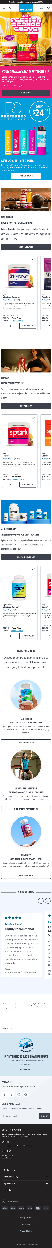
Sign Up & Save (26, 176)
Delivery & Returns (26, 1218)
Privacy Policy (26, 1224)
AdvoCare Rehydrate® (12, 297)
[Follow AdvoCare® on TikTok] (12, 1094)
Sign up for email (11, 1104)
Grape (44, 315)
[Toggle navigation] (3, 8)
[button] (41, 901)
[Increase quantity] (16, 326)
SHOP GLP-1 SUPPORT (26, 557)
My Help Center (8, 1155)
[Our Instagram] (19, 1094)
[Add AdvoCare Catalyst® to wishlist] (33, 569)
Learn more (24, 1070)
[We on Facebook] (5, 1094)
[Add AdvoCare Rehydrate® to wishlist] (33, 259)
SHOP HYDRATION (26, 247)
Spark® (6, 456)
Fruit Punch (6, 315)
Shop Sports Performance (26, 809)
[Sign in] (41, 8)
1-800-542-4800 (26, 1064)
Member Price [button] (17, 320)
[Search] (10, 8)
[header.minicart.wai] (48, 8)
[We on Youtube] (26, 1094)
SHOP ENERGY (26, 406)
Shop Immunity (26, 876)
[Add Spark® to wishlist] (33, 418)
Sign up (44, 1116)
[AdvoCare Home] (26, 8)
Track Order (6, 1158)
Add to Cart (28, 326)
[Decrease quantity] (4, 326)
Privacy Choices (26, 1231)
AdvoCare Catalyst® (11, 607)
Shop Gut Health (26, 742)
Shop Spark (26, 93)
